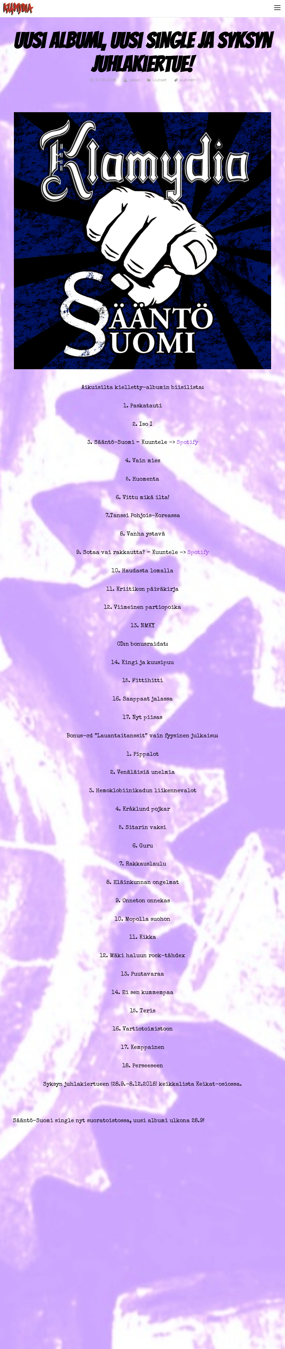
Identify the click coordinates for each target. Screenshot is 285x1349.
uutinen (188, 79)
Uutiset (160, 79)
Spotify (187, 443)
